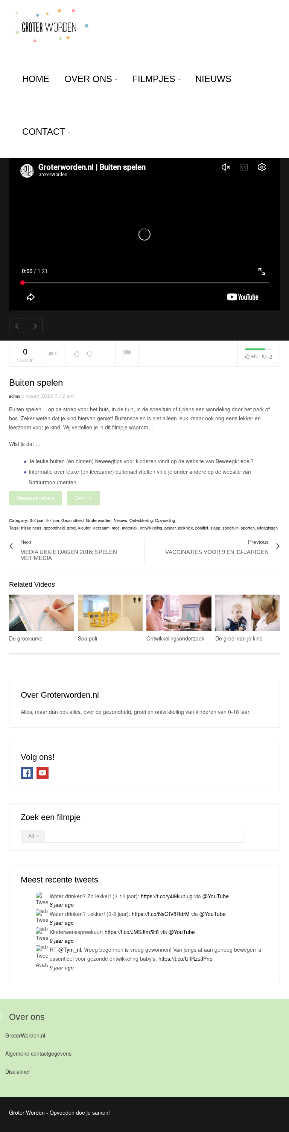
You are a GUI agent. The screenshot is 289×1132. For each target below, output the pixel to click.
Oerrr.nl (84, 498)
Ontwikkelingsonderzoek (175, 638)
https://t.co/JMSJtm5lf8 (132, 932)
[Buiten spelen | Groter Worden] (49, 26)
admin (14, 396)
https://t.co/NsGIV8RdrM (161, 913)
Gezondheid (72, 520)
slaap (215, 528)
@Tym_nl (69, 949)
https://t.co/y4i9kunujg (167, 896)
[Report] (127, 353)
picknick (185, 528)
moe (116, 528)
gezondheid (54, 528)
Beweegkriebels (35, 498)
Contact (45, 131)
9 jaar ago (62, 941)
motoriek (130, 528)
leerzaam (101, 528)
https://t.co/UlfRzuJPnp (185, 958)
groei (71, 528)
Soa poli (87, 638)
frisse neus (31, 528)
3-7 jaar (52, 520)
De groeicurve (26, 638)
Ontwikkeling (141, 520)
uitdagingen (267, 528)
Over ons (89, 79)
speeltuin (230, 528)
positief (201, 528)
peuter (170, 528)
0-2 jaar (36, 520)
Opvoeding (165, 520)
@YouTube (215, 896)
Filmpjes (155, 79)
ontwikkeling (151, 528)
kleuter (84, 528)
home (35, 79)
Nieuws (213, 79)
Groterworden (98, 520)
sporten (248, 528)
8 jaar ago (62, 905)
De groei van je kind (239, 638)
